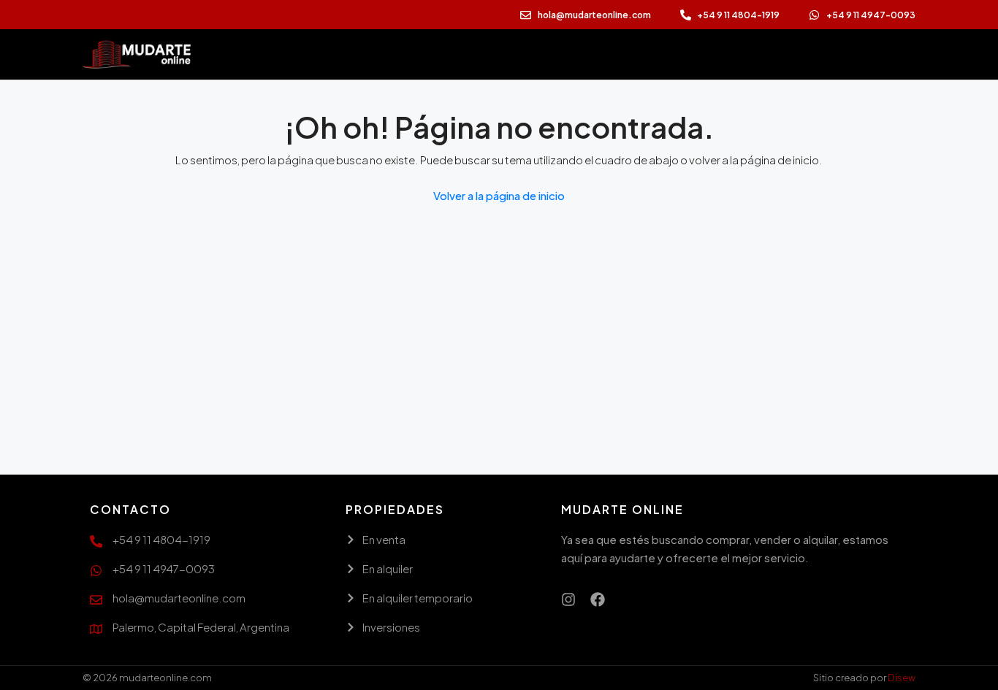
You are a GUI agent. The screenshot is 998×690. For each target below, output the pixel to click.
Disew (901, 677)
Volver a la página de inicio (499, 195)
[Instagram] (568, 599)
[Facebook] (597, 599)
